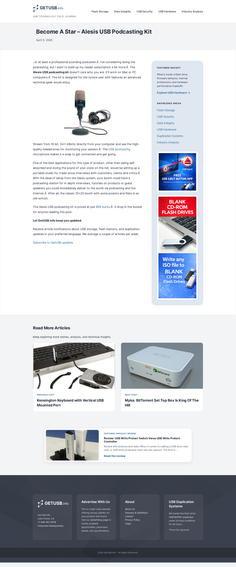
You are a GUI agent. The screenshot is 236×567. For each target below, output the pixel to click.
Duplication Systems (170, 136)
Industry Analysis (192, 11)
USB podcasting (119, 149)
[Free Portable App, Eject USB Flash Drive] (177, 172)
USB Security (145, 11)
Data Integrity (122, 11)
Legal (128, 523)
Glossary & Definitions (136, 512)
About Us (130, 509)
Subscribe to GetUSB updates (53, 242)
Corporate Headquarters (50, 525)
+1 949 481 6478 (47, 522)
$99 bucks (103, 207)
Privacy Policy (132, 519)
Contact (129, 516)
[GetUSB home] (52, 504)
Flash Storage (100, 11)
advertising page (99, 519)
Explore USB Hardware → (173, 92)
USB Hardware (167, 11)
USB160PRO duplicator (181, 517)
